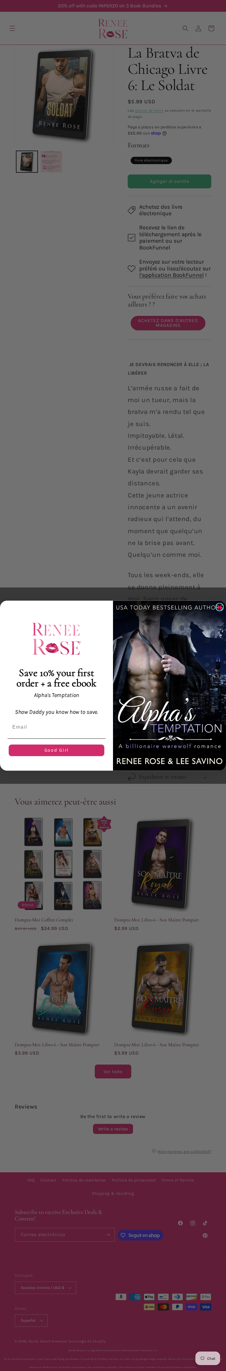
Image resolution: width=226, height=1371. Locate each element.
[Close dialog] (219, 607)
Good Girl (56, 750)
